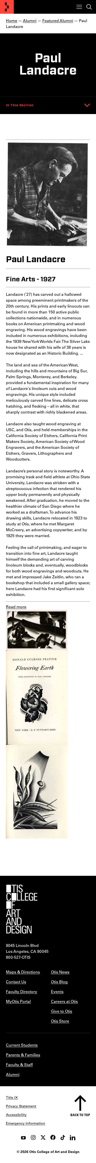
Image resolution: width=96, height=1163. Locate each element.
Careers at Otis (64, 1001)
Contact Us (16, 981)
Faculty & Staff (19, 1064)
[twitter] (43, 1137)
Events (57, 991)
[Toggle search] (89, 7)
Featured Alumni (57, 20)
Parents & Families (23, 1054)
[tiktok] (63, 1137)
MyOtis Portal (18, 1001)
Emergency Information (25, 1123)
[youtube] (23, 1137)
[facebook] (53, 1137)
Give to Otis (61, 1011)
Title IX (12, 1097)
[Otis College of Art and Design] (7, 7)
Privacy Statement (21, 1106)
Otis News (60, 971)
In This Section (19, 105)
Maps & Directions (23, 971)
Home (11, 20)
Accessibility (16, 1114)
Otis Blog (59, 981)
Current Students (22, 1044)
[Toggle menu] (79, 7)
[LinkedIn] (73, 1137)
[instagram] (33, 1137)
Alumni (29, 20)
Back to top (80, 1115)
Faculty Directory (21, 991)
